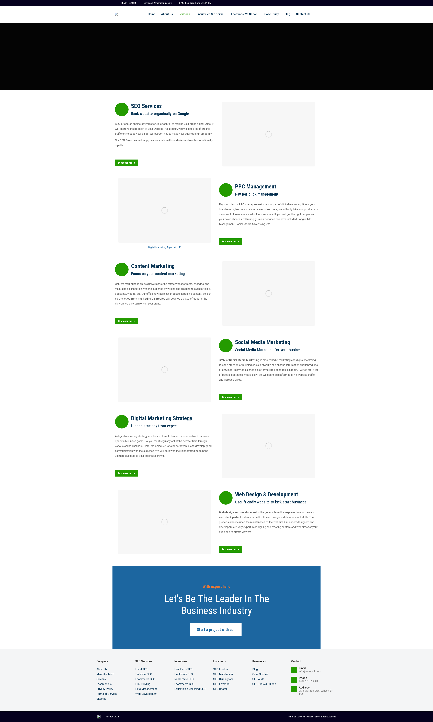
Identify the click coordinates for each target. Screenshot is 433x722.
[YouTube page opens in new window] (309, 3)
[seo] (268, 134)
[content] (268, 293)
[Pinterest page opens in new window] (303, 3)
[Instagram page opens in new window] (315, 3)
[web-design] (164, 522)
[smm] (164, 369)
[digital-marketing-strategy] (268, 446)
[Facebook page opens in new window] (291, 3)
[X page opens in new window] (297, 3)
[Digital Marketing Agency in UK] (164, 210)
